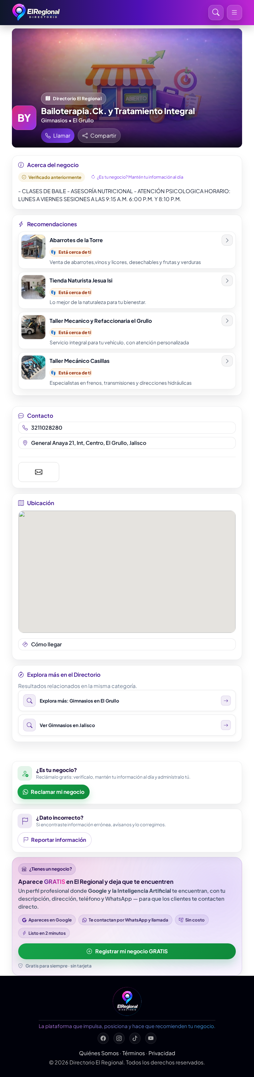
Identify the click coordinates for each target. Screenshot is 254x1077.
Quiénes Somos (99, 1053)
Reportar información (58, 839)
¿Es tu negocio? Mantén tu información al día (140, 177)
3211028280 (46, 427)
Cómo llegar (46, 644)
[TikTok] (135, 1038)
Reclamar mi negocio (57, 791)
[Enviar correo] (38, 472)
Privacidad (161, 1053)
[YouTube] (150, 1038)
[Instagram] (119, 1038)
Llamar (61, 135)
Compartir (103, 135)
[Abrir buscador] (216, 12)
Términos (133, 1053)
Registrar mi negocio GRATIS (131, 951)
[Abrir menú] (234, 12)
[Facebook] (103, 1038)
